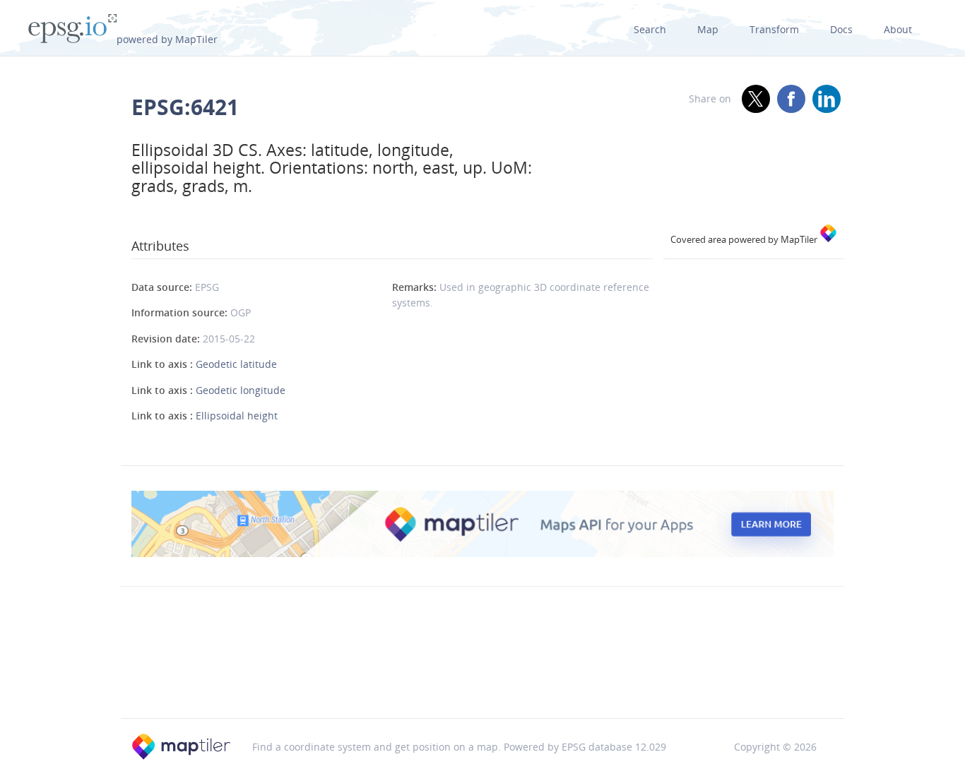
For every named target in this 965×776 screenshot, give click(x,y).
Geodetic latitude (236, 364)
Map (707, 29)
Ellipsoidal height (237, 415)
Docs (841, 29)
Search (650, 29)
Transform (774, 29)
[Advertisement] (482, 682)
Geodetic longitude (240, 390)
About (898, 29)
